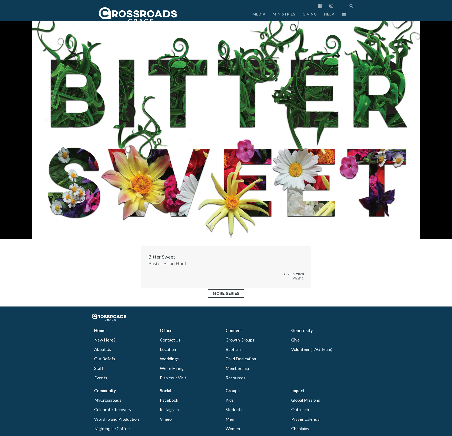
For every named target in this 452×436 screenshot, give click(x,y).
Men (230, 419)
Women (233, 428)
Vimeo (166, 419)
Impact (298, 390)
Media (259, 14)
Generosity (302, 330)
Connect (234, 330)
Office (166, 330)
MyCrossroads (107, 400)
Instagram (169, 409)
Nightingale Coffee (112, 428)
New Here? (104, 339)
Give (295, 339)
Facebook (169, 400)
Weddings (169, 358)
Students (234, 409)
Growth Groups (240, 339)
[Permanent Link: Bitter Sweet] (226, 267)
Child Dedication (241, 358)
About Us (102, 349)
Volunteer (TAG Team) (311, 349)
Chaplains (300, 428)
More (340, 15)
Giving (310, 14)
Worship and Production (116, 419)
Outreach (300, 409)
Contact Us (170, 339)
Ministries (284, 14)
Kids (230, 400)
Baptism (233, 349)
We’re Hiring (172, 368)
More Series (226, 293)
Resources (235, 377)
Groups (233, 390)
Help (329, 14)
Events (100, 377)
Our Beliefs (104, 358)
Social (165, 390)
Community (105, 390)
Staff (98, 368)
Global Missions (305, 400)
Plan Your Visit (173, 377)
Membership (237, 368)
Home (99, 330)
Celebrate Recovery (112, 409)
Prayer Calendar (306, 419)
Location (168, 349)
